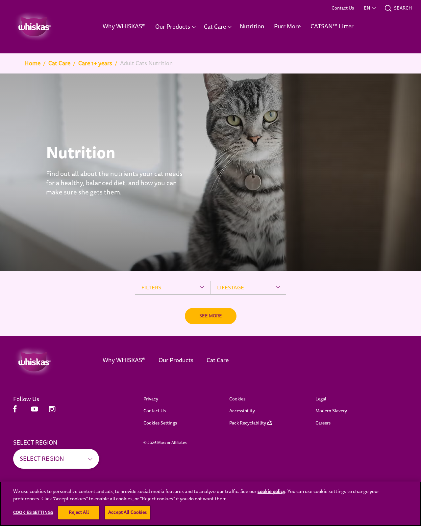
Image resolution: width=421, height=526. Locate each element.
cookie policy (271, 491)
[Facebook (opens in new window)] (15, 411)
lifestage (230, 288)
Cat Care (59, 63)
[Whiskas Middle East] (48, 362)
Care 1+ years (95, 63)
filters (151, 288)
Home (32, 63)
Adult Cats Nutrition (146, 63)
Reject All (78, 512)
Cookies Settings (160, 423)
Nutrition (80, 153)
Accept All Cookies (127, 512)
